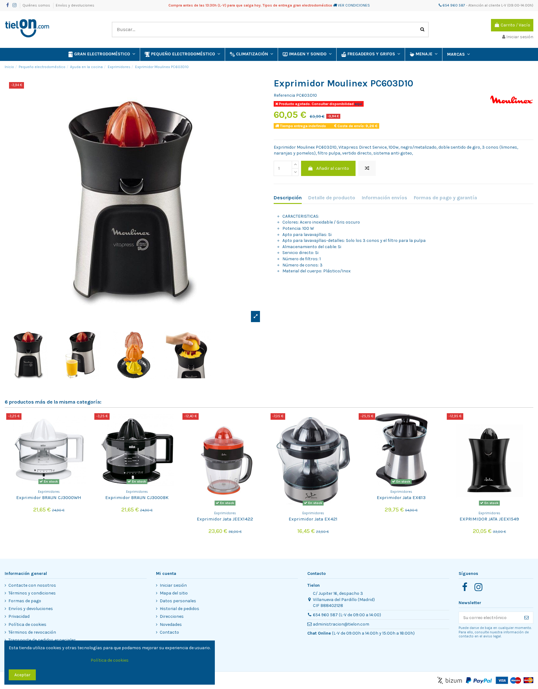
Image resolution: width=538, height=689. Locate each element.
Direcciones (172, 616)
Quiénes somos (36, 5)
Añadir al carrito (332, 168)
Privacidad (19, 616)
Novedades (171, 624)
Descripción (288, 198)
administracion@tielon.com (341, 624)
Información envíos (384, 198)
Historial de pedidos (179, 608)
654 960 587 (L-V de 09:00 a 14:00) (347, 614)
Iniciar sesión (173, 585)
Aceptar (22, 674)
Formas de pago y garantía (445, 198)
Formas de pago (24, 600)
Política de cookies (27, 624)
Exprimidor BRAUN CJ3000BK (136, 497)
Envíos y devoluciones (75, 5)
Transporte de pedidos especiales (42, 640)
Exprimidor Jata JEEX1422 (225, 519)
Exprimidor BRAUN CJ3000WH (48, 497)
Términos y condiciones (32, 593)
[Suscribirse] (526, 618)
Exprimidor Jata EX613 (401, 497)
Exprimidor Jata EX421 (313, 519)
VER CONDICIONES (354, 5)
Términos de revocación (32, 632)
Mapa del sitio (174, 593)
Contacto (169, 632)
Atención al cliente (484, 5)
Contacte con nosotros (32, 585)
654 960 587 (453, 5)
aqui (358, 104)
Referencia (284, 95)
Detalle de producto (331, 198)
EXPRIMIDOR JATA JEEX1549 (489, 519)
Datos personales (178, 600)
